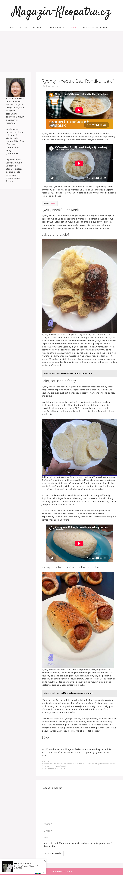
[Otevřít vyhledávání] (113, 27)
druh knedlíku (79, 764)
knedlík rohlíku (91, 764)
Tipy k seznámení (56, 28)
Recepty (23, 28)
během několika (50, 764)
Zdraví (73, 28)
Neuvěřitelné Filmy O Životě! (54, 768)
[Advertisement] (61, 49)
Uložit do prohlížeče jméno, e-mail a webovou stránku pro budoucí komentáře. (78, 845)
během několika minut (65, 764)
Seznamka (38, 28)
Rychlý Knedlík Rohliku (106, 764)
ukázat (53, 203)
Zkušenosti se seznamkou (94, 28)
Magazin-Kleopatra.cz (61, 12)
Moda (11, 28)
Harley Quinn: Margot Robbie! (55, 766)
